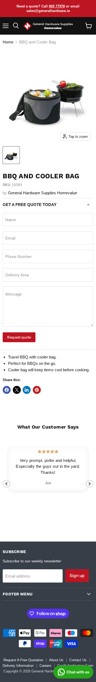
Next (89, 483)
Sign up (77, 575)
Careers (45, 666)
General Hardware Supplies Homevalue (42, 193)
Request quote (19, 337)
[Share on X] (17, 390)
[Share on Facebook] (7, 390)
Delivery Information (18, 666)
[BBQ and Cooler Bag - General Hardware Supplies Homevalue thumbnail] (11, 155)
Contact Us (78, 660)
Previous (6, 483)
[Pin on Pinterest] (37, 390)
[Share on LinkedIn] (27, 390)
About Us (56, 660)
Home (8, 42)
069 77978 (57, 6)
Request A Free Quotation (23, 660)
